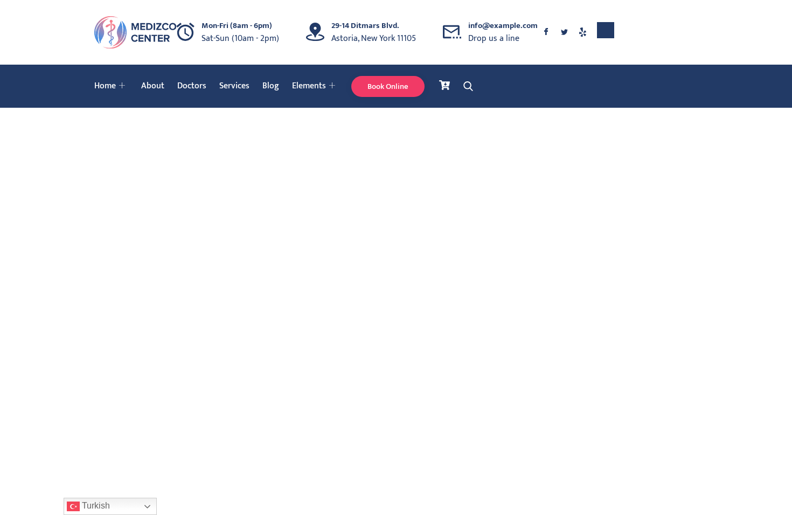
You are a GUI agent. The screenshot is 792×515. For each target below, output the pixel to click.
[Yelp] (582, 32)
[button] (605, 30)
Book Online (387, 86)
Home (105, 86)
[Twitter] (564, 32)
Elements (309, 86)
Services (234, 86)
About (152, 86)
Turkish (95, 505)
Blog (270, 86)
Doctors (191, 86)
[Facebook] (546, 32)
